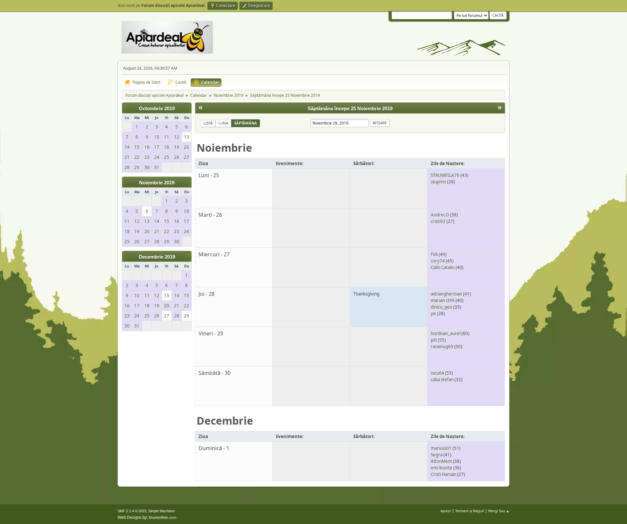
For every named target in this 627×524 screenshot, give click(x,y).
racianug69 (442, 346)
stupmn (438, 182)
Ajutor (446, 510)
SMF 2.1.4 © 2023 (132, 511)
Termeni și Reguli (469, 510)
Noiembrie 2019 (156, 182)
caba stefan (442, 379)
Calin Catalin (443, 267)
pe (433, 313)
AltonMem (441, 461)
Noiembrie (224, 148)
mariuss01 (441, 448)
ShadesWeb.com (162, 517)
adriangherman (446, 294)
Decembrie (225, 421)
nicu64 (437, 373)
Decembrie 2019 (157, 257)
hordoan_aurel (445, 333)
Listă (208, 123)
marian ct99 (443, 300)
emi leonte (441, 468)
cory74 (438, 261)
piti (434, 340)
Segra (436, 455)
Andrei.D (440, 215)
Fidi (434, 254)
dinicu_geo (441, 307)
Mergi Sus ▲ (498, 510)
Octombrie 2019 (157, 108)
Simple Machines (161, 511)
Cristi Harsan (443, 474)
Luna (223, 123)
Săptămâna (245, 123)
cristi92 (438, 221)
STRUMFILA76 (445, 175)
